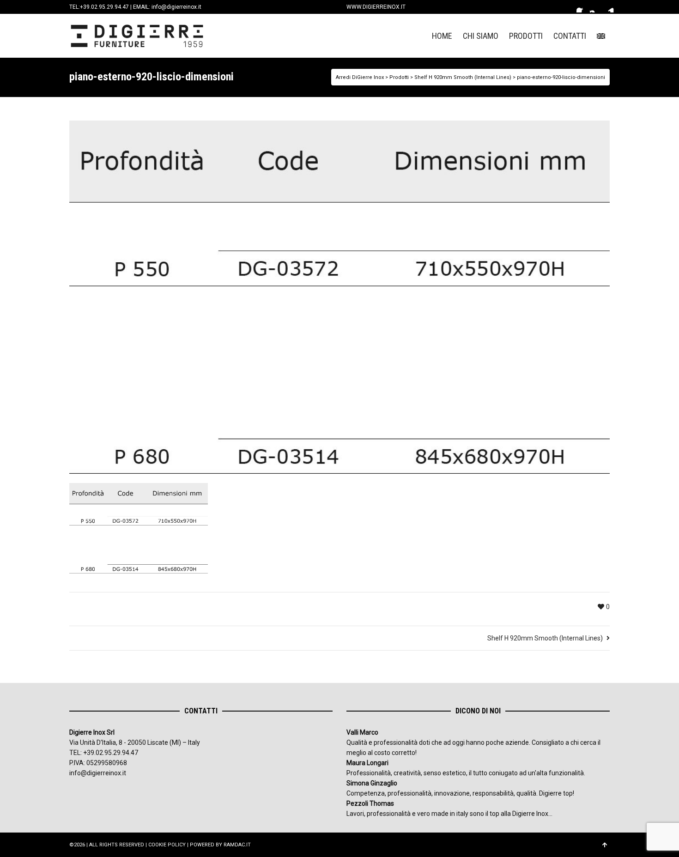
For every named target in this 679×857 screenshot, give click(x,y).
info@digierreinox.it (176, 7)
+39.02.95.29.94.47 (104, 7)
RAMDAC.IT (237, 845)
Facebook (582, 6)
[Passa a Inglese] (601, 36)
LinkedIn (608, 6)
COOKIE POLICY (167, 845)
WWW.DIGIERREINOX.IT (376, 7)
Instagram (595, 6)
